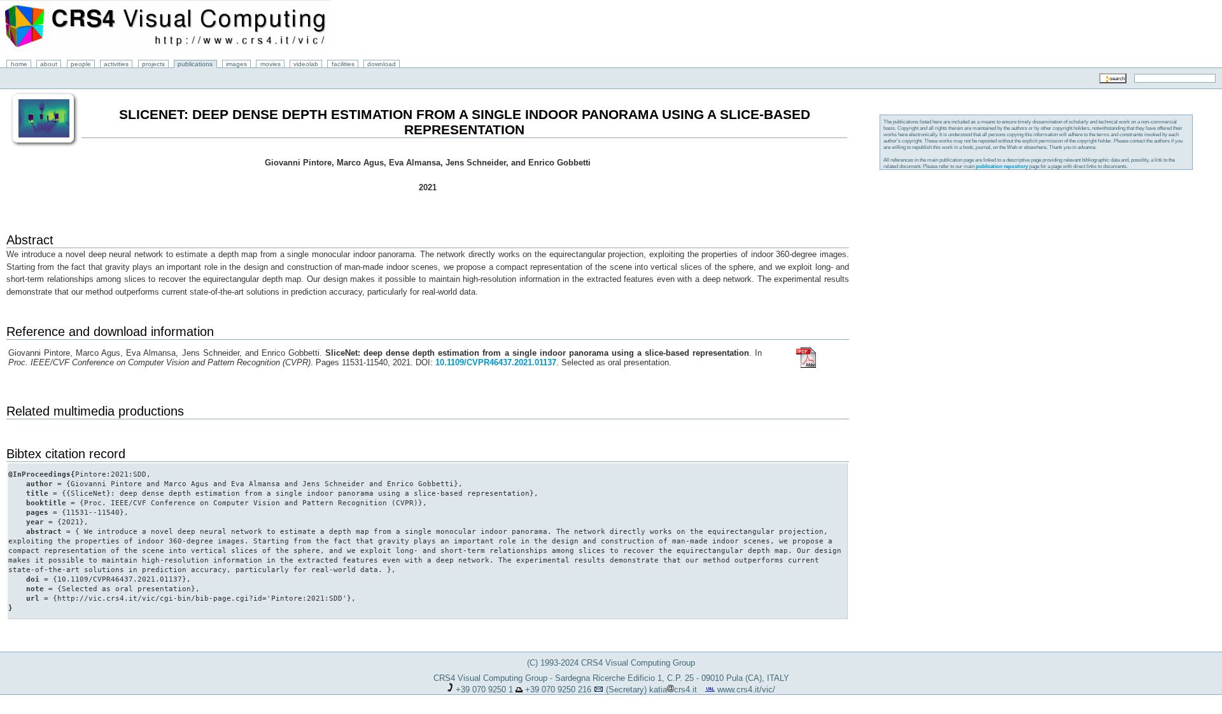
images (236, 63)
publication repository (1002, 166)
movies (270, 63)
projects (153, 63)
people (81, 63)
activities (116, 63)
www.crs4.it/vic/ (746, 689)
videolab (305, 63)
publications (195, 63)
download (381, 63)
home (19, 63)
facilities (343, 63)
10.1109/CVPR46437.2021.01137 (495, 362)
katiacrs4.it (673, 689)
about (48, 63)
